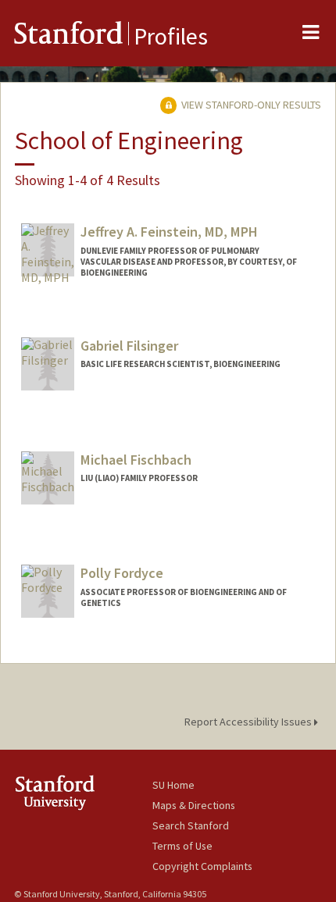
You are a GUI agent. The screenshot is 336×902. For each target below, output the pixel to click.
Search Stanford (190, 825)
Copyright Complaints (202, 866)
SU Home (173, 785)
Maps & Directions (193, 805)
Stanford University (83, 792)
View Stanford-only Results (250, 105)
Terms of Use (182, 846)
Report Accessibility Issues (249, 722)
